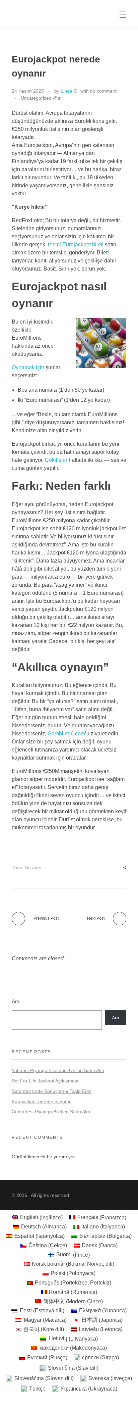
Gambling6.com (66, 733)
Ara (15, 1001)
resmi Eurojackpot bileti (76, 244)
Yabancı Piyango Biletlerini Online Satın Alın (58, 1070)
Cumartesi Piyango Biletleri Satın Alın (51, 1111)
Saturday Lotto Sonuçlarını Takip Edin (51, 1091)
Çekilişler (56, 460)
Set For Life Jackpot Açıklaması (45, 1080)
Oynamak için (28, 367)
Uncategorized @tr (41, 98)
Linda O (69, 91)
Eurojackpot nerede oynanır (41, 1101)
